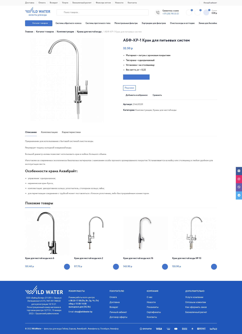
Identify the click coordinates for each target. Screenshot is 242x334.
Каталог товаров (45, 31)
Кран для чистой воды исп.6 (39, 258)
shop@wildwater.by (83, 312)
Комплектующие (65, 31)
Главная (29, 31)
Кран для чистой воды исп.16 (138, 258)
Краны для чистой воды (89, 31)
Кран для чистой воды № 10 (186, 258)
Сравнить (157, 95)
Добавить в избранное (136, 95)
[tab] (31, 132)
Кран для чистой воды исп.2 (88, 258)
